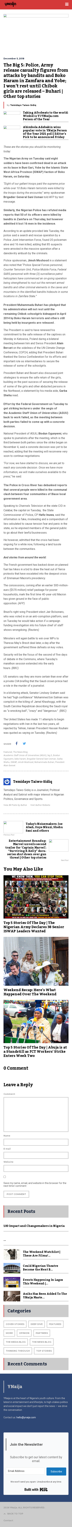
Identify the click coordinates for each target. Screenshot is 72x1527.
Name (6, 1135)
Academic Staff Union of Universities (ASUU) (24, 755)
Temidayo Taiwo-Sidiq (23, 105)
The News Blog (20, 752)
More (9, 1333)
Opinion (24, 1333)
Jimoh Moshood (25, 762)
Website (8, 1162)
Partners (42, 1333)
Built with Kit (36, 1489)
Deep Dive (37, 1324)
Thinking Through (18, 1351)
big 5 (50, 755)
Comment (9, 1094)
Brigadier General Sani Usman (41, 759)
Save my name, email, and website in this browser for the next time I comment (34, 1184)
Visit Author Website (40, 805)
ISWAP (14, 762)
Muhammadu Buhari (44, 762)
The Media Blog (16, 1342)
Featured (7, 752)
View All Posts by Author (15, 805)
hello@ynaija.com (26, 1417)
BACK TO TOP (15, 1513)
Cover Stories (15, 1324)
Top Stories (44, 1351)
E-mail (7, 1148)
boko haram (20, 759)
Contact (8, 1520)
